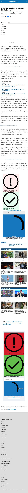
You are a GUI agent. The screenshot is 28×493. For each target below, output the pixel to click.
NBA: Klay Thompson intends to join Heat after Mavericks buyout (13, 85)
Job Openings (4, 454)
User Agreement (4, 465)
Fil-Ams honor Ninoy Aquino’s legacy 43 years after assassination (20, 271)
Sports (21, 323)
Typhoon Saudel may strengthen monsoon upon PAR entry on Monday (6, 299)
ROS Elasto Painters (15, 323)
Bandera (3, 481)
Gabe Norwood (14, 321)
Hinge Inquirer (4, 479)
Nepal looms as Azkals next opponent (16, 244)
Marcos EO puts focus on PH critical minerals (20, 298)
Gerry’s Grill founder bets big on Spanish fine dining (7, 311)
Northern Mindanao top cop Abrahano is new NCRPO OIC (7, 260)
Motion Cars (4, 486)
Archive (3, 449)
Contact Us (3, 451)
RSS (2, 445)
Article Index (4, 470)
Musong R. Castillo (7, 12)
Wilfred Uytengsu (7, 324)
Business (3, 431)
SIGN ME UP (14, 236)
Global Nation (4, 435)
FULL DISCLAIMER (12, 409)
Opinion (3, 433)
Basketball (8, 321)
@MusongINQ (20, 12)
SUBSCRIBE (21, 388)
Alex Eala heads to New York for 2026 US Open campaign (13, 90)
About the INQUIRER (5, 463)
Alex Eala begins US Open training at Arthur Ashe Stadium (7, 283)
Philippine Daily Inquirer (5, 13)
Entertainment (4, 425)
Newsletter (3, 452)
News (2, 421)
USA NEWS (3, 436)
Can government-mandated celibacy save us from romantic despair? (7, 271)
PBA (9, 323)
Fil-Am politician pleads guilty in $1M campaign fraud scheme (20, 283)
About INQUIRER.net (5, 461)
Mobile (2, 443)
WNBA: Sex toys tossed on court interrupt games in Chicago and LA (13, 94)
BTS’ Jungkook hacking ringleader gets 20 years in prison (20, 260)
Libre (2, 477)
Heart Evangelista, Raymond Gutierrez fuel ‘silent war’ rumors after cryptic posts (20, 312)
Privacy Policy (4, 469)
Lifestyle (3, 427)
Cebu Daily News (5, 483)
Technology (3, 429)
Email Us (3, 447)
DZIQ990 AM (4, 485)
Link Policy (3, 467)
